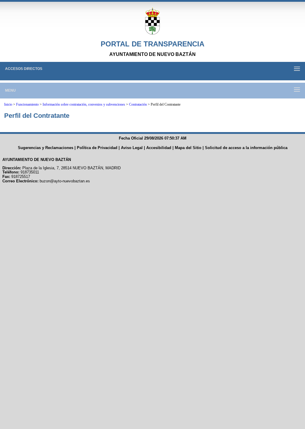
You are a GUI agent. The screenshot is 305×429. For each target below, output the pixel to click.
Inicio (8, 104)
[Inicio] (152, 21)
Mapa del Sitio (188, 147)
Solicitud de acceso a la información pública (246, 147)
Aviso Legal (132, 147)
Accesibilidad (158, 147)
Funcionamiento (27, 104)
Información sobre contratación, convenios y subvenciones (84, 104)
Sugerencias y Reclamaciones (45, 147)
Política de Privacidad (97, 147)
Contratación (138, 104)
